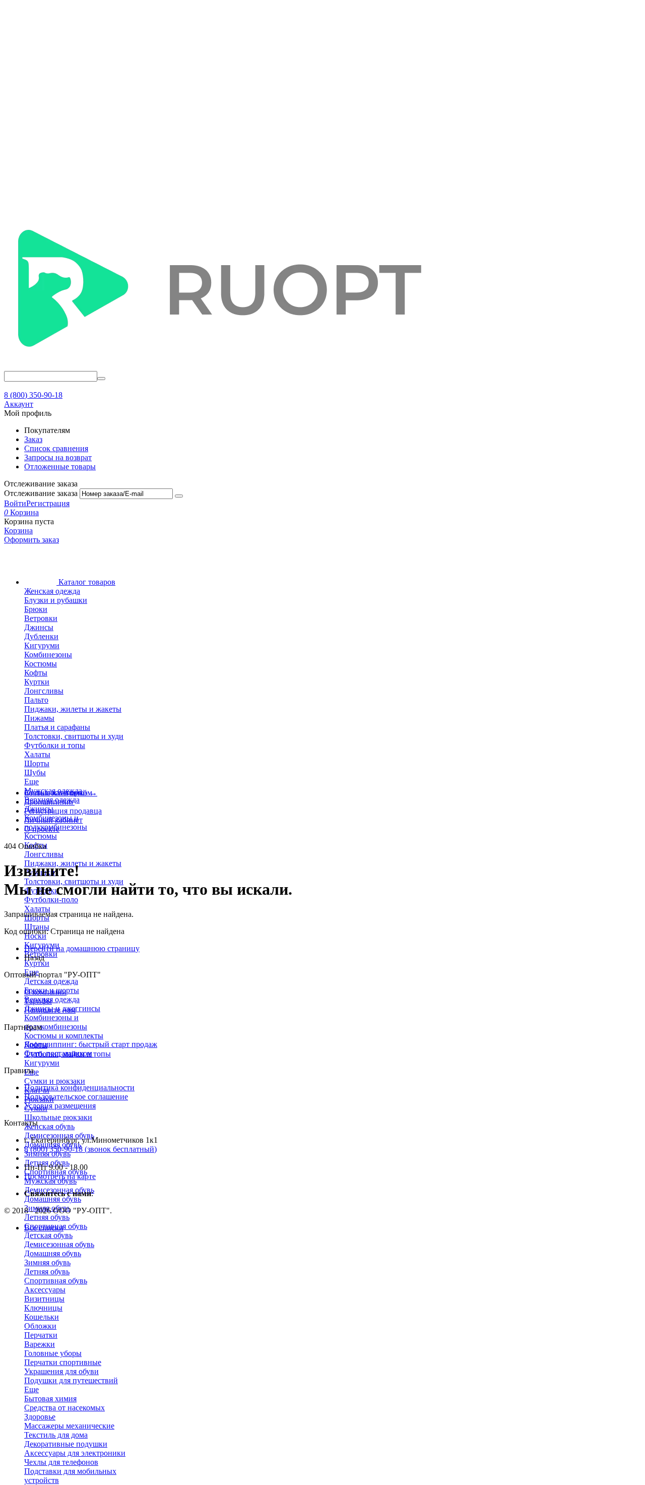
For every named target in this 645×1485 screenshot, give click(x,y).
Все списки (43, 1227)
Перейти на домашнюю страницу (82, 948)
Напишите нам (50, 1010)
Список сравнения (56, 448)
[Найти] (101, 378)
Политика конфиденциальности (79, 1087)
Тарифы (38, 1001)
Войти (15, 503)
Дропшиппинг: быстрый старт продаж (90, 1044)
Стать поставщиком (58, 1053)
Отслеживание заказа (41, 493)
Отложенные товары (60, 466)
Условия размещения (60, 1105)
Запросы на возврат (58, 457)
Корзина (18, 530)
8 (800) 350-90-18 (33, 395)
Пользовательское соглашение (76, 1096)
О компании (45, 991)
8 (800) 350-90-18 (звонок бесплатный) (90, 1149)
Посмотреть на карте (60, 1176)
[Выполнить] (179, 496)
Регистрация (48, 503)
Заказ (33, 439)
